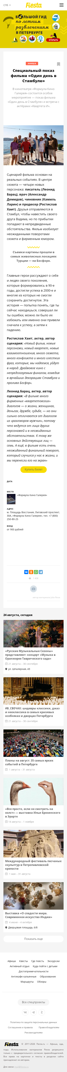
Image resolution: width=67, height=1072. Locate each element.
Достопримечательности (33, 971)
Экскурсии (53, 961)
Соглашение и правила (20, 1027)
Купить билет (33, 469)
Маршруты (27, 981)
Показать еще (33, 939)
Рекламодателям (34, 1032)
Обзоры (41, 981)
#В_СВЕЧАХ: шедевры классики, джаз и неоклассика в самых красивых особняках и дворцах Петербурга (32, 712)
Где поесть (37, 961)
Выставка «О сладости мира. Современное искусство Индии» (28, 915)
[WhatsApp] (36, 572)
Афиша (32, 63)
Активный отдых (19, 966)
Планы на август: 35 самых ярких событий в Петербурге (29, 762)
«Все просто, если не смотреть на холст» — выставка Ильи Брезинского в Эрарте (32, 812)
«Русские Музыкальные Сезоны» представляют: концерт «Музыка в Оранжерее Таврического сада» (30, 654)
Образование (48, 976)
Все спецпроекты (33, 1002)
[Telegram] (41, 572)
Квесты (23, 961)
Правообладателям (49, 1027)
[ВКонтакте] (26, 572)
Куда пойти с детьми (45, 966)
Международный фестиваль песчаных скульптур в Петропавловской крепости (33, 865)
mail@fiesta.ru (22, 1066)
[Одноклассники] (31, 572)
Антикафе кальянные (23, 976)
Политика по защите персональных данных (33, 1022)
